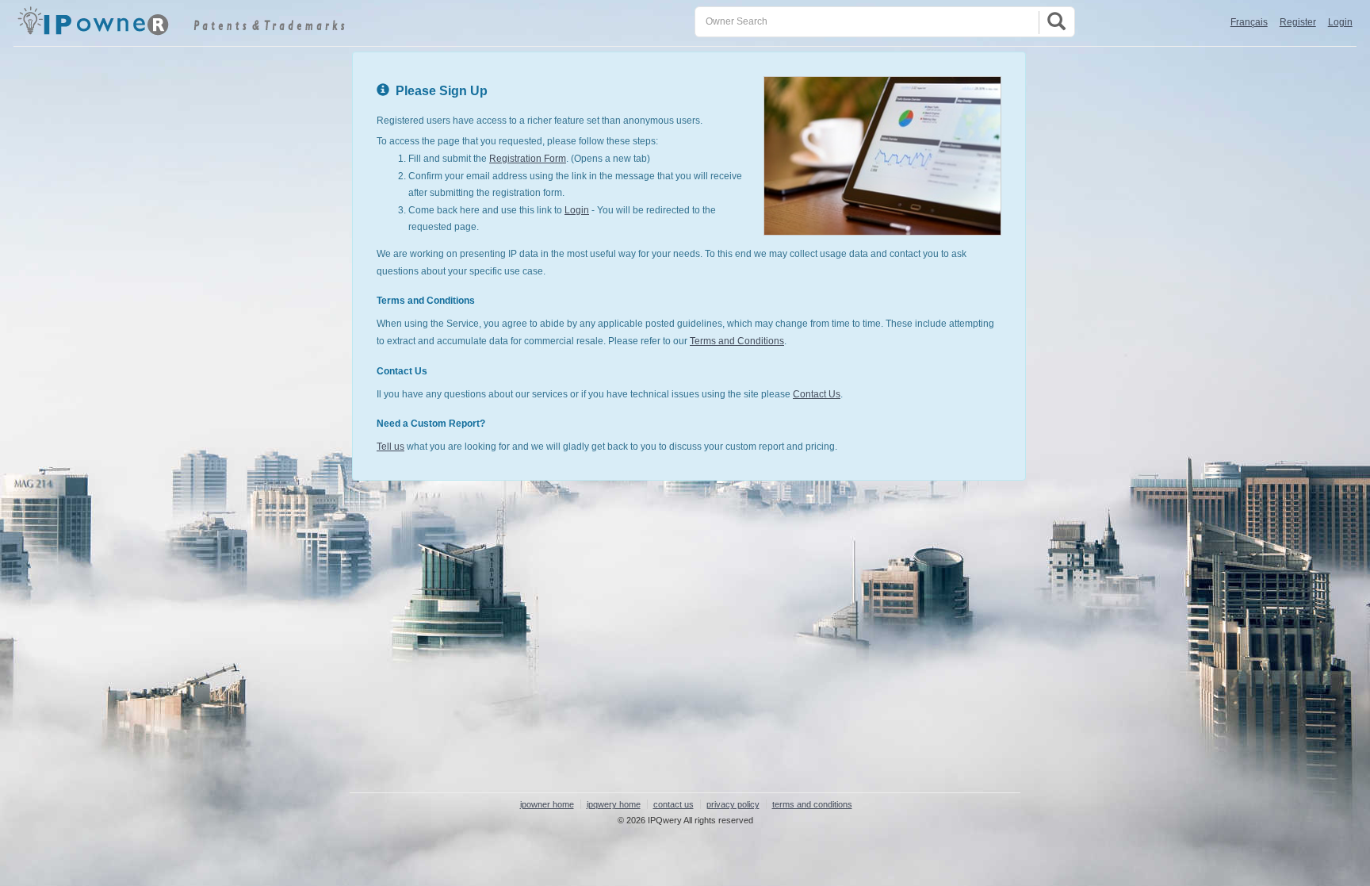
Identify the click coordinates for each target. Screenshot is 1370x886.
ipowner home (547, 804)
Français (1249, 22)
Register (1298, 22)
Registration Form (527, 158)
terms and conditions (812, 804)
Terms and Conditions (737, 341)
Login (1340, 22)
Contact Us (816, 394)
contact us (673, 804)
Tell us (390, 446)
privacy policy (733, 804)
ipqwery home (614, 804)
